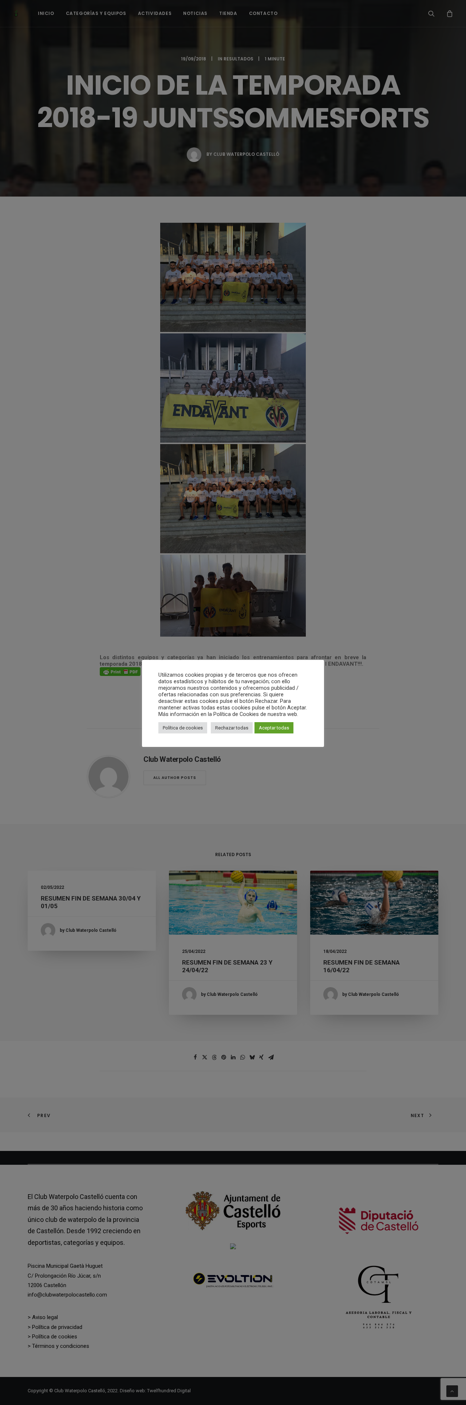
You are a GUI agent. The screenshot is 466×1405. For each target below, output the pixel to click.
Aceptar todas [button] (274, 728)
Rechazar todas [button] (231, 728)
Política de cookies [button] (183, 728)
